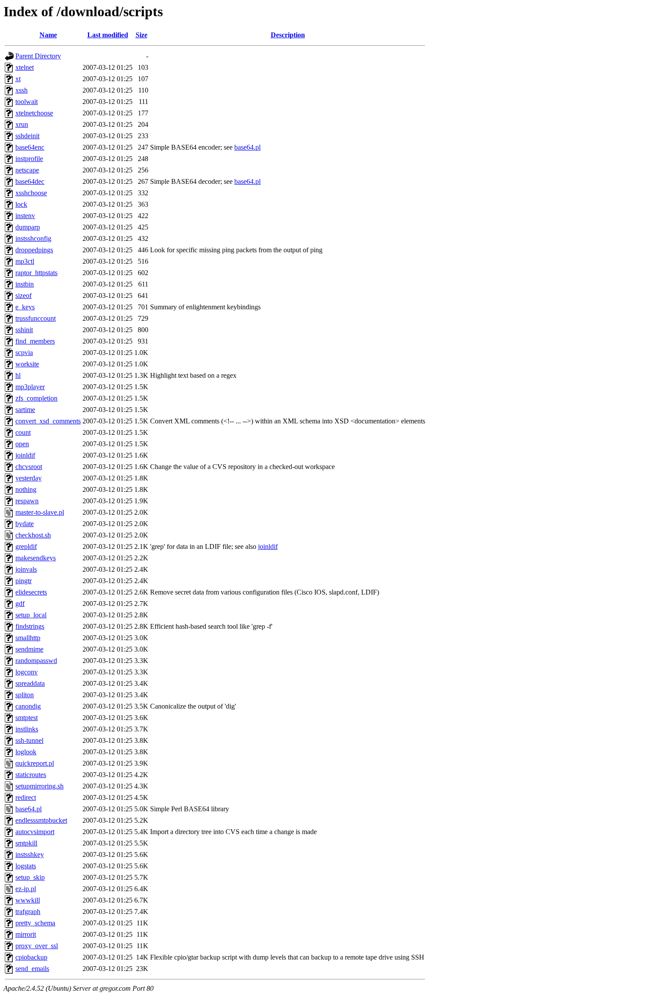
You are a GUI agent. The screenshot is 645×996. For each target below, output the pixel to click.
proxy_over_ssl (36, 945)
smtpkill (26, 843)
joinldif (25, 455)
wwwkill (27, 900)
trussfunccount (35, 318)
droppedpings (34, 250)
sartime (25, 409)
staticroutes (30, 774)
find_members (35, 341)
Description (288, 35)
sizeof (23, 295)
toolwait (26, 101)
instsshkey (29, 854)
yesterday (28, 478)
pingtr (23, 580)
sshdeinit (27, 136)
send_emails (32, 968)
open (22, 444)
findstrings (29, 626)
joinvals (26, 569)
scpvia (24, 352)
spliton (24, 695)
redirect (25, 797)
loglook (25, 752)
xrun (21, 124)
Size (141, 35)
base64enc (29, 147)
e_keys (25, 307)
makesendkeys (35, 558)
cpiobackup (31, 957)
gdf (20, 603)
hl (18, 375)
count (23, 432)
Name (48, 35)
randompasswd (36, 660)
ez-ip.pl (25, 888)
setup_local (31, 615)
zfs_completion (36, 398)
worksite (27, 364)
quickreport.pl (34, 763)
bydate (24, 523)
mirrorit (25, 934)
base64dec (29, 181)
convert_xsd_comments (48, 421)
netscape (27, 170)
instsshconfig (33, 238)
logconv (26, 672)
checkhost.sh (33, 535)
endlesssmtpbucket (41, 820)
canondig (28, 706)
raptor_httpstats (36, 272)
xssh (21, 90)
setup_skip (30, 877)
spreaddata (30, 683)
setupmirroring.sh (39, 786)
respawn (27, 501)
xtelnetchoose (34, 113)
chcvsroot (28, 466)
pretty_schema (35, 923)
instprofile (29, 158)
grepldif (26, 546)
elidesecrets (31, 592)
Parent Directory (38, 56)
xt (18, 78)
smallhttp (27, 637)
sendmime (29, 649)
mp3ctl (24, 261)
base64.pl (247, 147)
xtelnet (24, 67)
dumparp (27, 227)
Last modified (107, 35)
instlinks (26, 729)
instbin (24, 284)
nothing (25, 489)
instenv (25, 215)
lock (21, 204)
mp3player (30, 387)
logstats (25, 866)
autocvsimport (34, 831)
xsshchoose (31, 193)
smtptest (26, 717)
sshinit (24, 329)
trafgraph (27, 911)
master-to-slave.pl (39, 512)
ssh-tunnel (29, 740)
